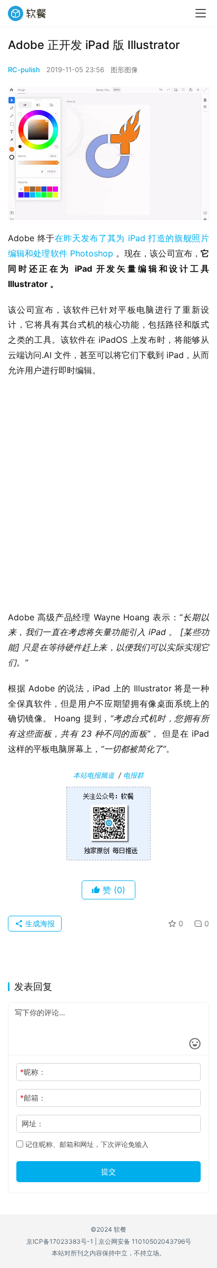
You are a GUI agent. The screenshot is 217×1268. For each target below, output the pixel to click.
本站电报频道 (93, 775)
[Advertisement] (108, 497)
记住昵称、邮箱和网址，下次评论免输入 (86, 1144)
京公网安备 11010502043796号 (144, 1241)
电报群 (133, 775)
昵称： (33, 1071)
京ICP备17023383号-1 (59, 1241)
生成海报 (39, 923)
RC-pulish (24, 69)
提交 (108, 1171)
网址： (33, 1123)
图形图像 (124, 69)
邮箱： (33, 1097)
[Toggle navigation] (201, 13)
